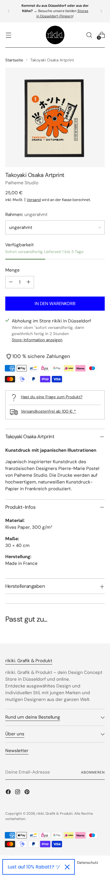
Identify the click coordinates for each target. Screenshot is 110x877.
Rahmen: (26, 214)
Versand (34, 199)
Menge (12, 270)
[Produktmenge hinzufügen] (28, 282)
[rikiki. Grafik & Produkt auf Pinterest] (27, 793)
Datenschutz (87, 862)
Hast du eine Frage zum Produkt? (51, 396)
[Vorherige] (8, 11)
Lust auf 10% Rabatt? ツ (34, 866)
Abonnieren (93, 772)
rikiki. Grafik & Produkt (54, 813)
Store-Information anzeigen (37, 339)
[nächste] (101, 11)
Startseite (14, 60)
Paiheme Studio (21, 183)
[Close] (67, 867)
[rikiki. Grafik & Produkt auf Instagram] (18, 793)
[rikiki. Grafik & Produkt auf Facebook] (8, 793)
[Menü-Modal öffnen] (8, 35)
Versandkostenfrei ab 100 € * (48, 411)
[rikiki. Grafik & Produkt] (55, 35)
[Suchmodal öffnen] (89, 35)
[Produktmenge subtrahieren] (11, 282)
